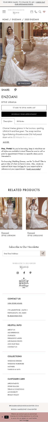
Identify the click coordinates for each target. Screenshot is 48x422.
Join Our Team (13, 344)
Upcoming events (15, 341)
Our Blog (11, 335)
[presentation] (11, 213)
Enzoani (16, 19)
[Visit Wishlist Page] (44, 11)
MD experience (13, 333)
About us (11, 330)
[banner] (16, 11)
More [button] (6, 142)
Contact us (12, 347)
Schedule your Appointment (24, 114)
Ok (7, 417)
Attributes (20, 121)
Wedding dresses (15, 361)
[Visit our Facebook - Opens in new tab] (24, 273)
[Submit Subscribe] (42, 253)
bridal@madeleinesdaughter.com (24, 406)
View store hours (15, 303)
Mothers (11, 367)
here (22, 166)
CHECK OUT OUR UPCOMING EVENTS (30, 3)
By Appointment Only (15, 316)
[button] (4, 11)
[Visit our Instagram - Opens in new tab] (18, 273)
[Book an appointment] (32, 11)
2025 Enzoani (32, 19)
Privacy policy (13, 395)
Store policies (13, 386)
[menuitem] (4, 11)
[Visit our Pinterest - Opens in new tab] (30, 273)
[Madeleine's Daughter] (24, 265)
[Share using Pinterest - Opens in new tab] (15, 89)
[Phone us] (36, 11)
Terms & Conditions (16, 389)
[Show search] (40, 11)
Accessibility (13, 392)
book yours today (33, 169)
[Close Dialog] (2, 417)
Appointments (13, 383)
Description (7, 121)
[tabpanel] (24, 54)
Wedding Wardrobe (16, 364)
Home (5, 19)
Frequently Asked (15, 338)
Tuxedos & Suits (14, 369)
